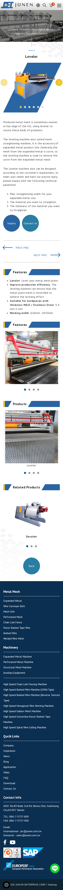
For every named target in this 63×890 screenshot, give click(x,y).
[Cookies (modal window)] (6, 884)
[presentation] (4, 82)
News (6, 756)
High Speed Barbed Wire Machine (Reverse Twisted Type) (31, 697)
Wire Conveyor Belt (14, 606)
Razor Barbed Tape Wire (16, 627)
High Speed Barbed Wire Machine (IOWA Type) (28, 689)
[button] (20, 107)
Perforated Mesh (13, 617)
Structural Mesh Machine (17, 667)
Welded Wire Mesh (13, 638)
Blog (6, 761)
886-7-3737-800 (19, 816)
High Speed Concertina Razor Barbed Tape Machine (26, 719)
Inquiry (11, 223)
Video (6, 772)
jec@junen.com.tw (30, 831)
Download (9, 783)
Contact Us (9, 788)
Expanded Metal (12, 600)
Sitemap (52, 884)
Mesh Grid (8, 611)
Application (9, 767)
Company (8, 745)
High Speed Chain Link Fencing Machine (25, 684)
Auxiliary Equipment (26, 33)
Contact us (30, 223)
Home (15, 29)
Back (31, 566)
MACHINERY (38, 29)
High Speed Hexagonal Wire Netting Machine (28, 705)
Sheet (50, 29)
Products (25, 29)
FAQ (5, 777)
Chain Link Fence (12, 622)
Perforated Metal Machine (18, 662)
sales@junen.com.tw (28, 835)
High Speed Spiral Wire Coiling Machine (24, 727)
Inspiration (9, 750)
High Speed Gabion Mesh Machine (22, 711)
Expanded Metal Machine (17, 656)
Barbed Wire (10, 633)
